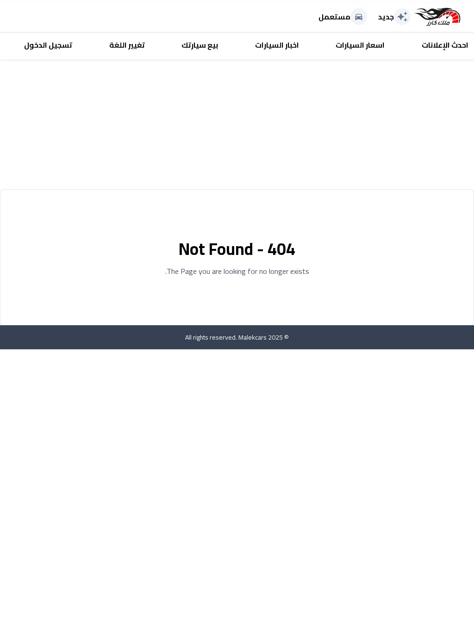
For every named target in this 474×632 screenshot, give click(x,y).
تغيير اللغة (127, 44)
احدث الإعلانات (445, 44)
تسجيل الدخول (48, 44)
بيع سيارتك (199, 44)
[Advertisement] (237, 124)
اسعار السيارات (360, 44)
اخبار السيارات (277, 44)
